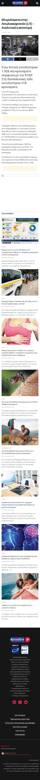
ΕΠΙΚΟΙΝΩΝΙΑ (20, 735)
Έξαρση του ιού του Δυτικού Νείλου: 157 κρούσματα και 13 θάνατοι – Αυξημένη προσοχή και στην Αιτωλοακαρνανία (20, 252)
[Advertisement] (20, 11)
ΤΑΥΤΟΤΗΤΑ (20, 731)
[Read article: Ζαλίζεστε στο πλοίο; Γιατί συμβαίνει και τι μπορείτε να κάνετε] (20, 586)
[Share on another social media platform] (32, 59)
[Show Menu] (3, 3)
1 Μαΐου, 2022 (6, 32)
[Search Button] (37, 3)
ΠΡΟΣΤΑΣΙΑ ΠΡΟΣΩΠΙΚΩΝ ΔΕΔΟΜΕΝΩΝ (20, 723)
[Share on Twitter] (20, 59)
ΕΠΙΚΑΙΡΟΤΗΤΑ (6, 448)
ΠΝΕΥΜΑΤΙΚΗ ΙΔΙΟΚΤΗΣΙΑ (20, 719)
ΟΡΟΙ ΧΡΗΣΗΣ (20, 716)
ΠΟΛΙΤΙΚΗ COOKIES (20, 727)
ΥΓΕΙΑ (3, 247)
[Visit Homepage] (20, 3)
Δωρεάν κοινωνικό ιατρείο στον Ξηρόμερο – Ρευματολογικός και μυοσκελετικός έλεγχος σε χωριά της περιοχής (18, 504)
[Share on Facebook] (8, 59)
